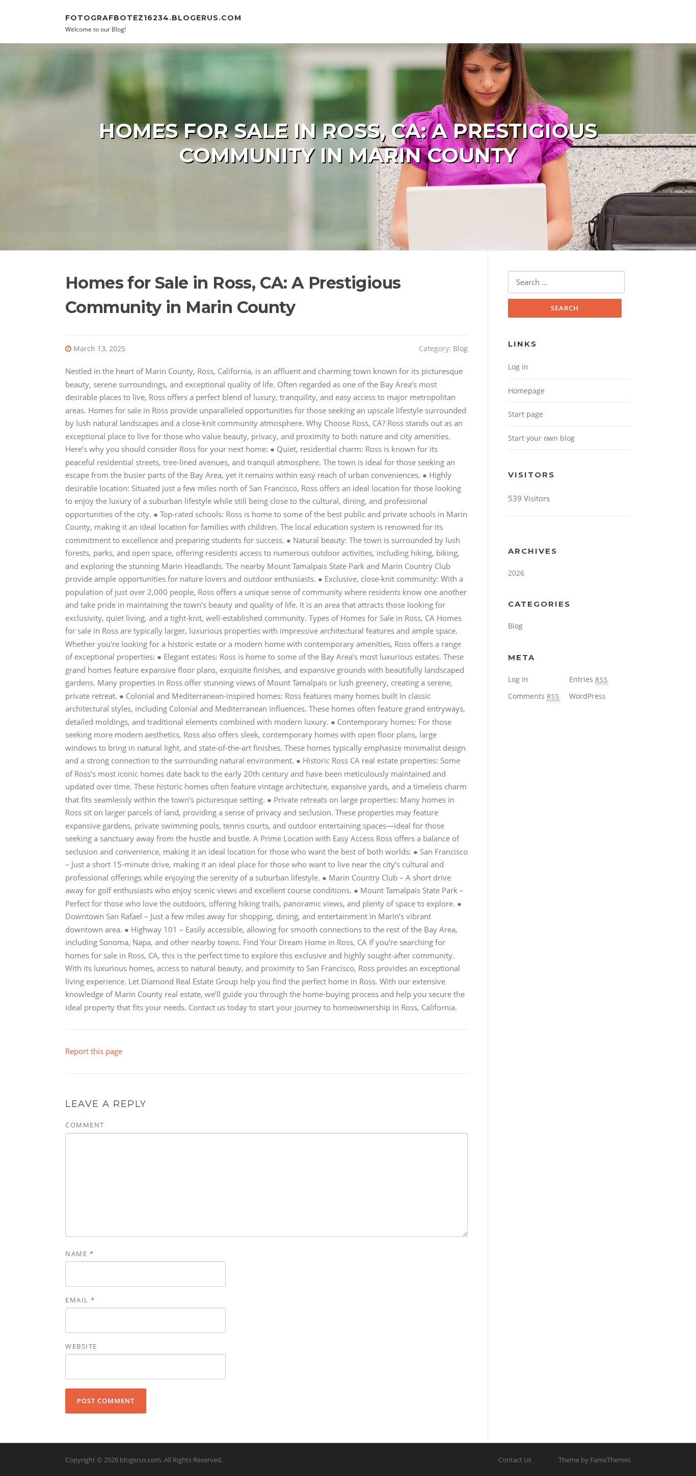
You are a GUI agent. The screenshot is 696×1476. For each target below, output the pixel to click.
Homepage (526, 390)
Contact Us (514, 1459)
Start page (525, 414)
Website (81, 1346)
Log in (518, 367)
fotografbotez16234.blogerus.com (153, 17)
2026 (516, 573)
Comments (533, 696)
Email (80, 1299)
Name (79, 1253)
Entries (588, 679)
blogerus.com (140, 1459)
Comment (84, 1124)
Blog (460, 348)
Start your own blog (541, 438)
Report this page (93, 1051)
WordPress (587, 696)
